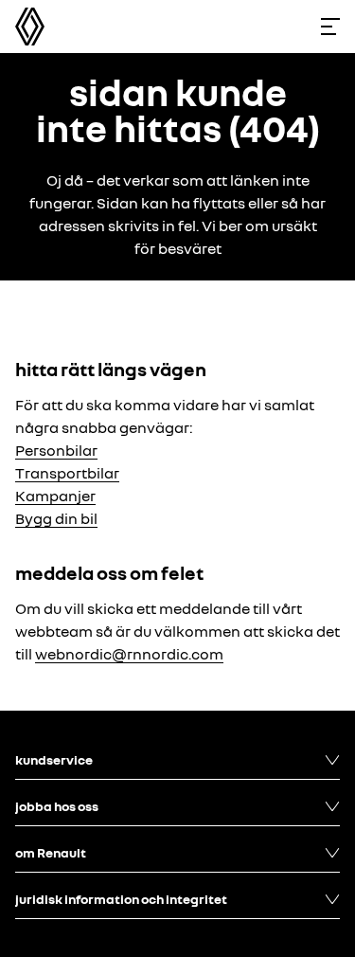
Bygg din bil (56, 518)
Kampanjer (55, 495)
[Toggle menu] (330, 26)
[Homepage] (29, 26)
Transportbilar (67, 472)
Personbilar (56, 450)
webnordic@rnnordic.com (129, 653)
